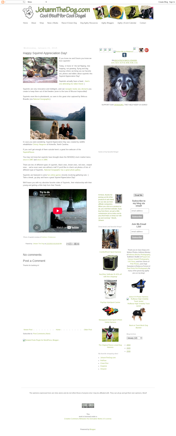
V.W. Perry (131, 261)
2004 (128, 345)
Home (58, 330)
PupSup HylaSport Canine (110, 302)
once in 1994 (42, 160)
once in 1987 (28, 160)
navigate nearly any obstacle (76, 89)
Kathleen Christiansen (49, 237)
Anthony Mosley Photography (139, 255)
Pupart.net (146, 257)
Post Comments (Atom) (41, 334)
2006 (128, 351)
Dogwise (103, 366)
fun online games (54, 175)
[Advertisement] (88, 35)
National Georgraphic (41, 99)
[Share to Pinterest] (78, 244)
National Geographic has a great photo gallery (62, 170)
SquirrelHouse (28, 152)
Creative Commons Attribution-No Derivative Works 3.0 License (87, 419)
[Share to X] (73, 244)
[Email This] (67, 244)
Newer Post (28, 330)
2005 (128, 348)
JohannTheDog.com (108, 358)
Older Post (88, 330)
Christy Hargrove (39, 144)
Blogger (92, 429)
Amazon (103, 369)
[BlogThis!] (70, 244)
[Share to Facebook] (75, 244)
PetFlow (103, 360)
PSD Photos (134, 264)
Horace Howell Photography (138, 259)
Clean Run (104, 363)
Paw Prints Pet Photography (137, 268)
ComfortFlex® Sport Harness (110, 252)
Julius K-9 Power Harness (138, 297)
